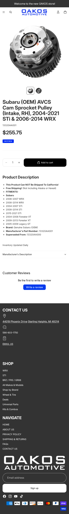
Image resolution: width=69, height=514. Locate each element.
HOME (6, 424)
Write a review (34, 287)
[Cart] (65, 12)
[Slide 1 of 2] (30, 90)
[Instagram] (10, 496)
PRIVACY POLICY (12, 434)
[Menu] (3, 12)
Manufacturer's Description (17, 254)
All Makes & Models (13, 385)
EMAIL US (8, 344)
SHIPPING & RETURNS (14, 439)
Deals (5, 399)
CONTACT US (10, 448)
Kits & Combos (10, 409)
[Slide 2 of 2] (38, 90)
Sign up (34, 488)
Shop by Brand (10, 389)
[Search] (10, 12)
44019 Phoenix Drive (15, 321)
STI (4, 375)
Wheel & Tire (9, 394)
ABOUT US (8, 429)
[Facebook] (4, 496)
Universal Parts (10, 404)
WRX (5, 370)
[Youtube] (16, 496)
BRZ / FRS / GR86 (12, 380)
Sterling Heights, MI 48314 (43, 321)
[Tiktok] (21, 496)
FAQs (5, 444)
